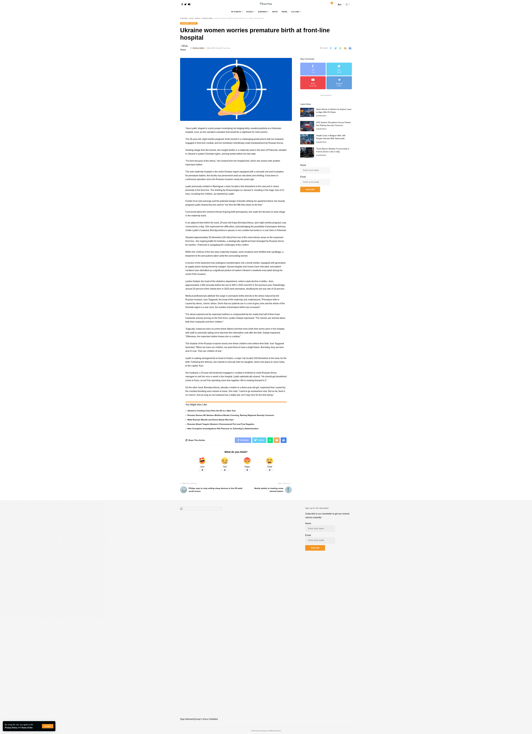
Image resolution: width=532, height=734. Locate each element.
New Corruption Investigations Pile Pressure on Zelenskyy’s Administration (223, 428)
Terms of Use (26, 728)
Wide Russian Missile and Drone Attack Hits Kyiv (210, 420)
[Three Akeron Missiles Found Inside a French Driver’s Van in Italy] (307, 152)
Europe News (321, 115)
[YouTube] (189, 4)
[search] (334, 4)
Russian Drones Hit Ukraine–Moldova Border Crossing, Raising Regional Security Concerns (230, 415)
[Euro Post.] (266, 4)
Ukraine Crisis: (189, 23)
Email (303, 177)
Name (303, 165)
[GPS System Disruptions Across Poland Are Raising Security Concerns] (307, 126)
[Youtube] (313, 82)
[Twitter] (185, 4)
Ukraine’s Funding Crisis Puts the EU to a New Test (211, 411)
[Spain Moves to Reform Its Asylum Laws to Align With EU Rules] (307, 113)
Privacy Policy (11, 728)
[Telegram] (339, 82)
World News (198, 48)
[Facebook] (182, 4)
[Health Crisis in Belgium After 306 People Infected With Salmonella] (307, 139)
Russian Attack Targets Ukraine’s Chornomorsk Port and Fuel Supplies (220, 424)
